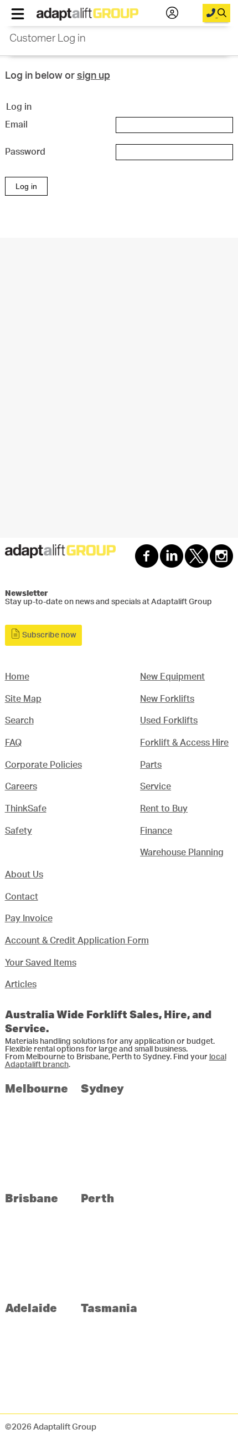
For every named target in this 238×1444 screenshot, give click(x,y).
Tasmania (109, 1307)
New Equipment (172, 676)
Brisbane (31, 1197)
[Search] (216, 13)
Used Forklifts (169, 720)
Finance (156, 830)
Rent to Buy (164, 808)
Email (16, 124)
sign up (93, 75)
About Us (24, 874)
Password (25, 151)
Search (19, 720)
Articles (21, 984)
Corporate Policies (43, 765)
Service (155, 786)
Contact (21, 896)
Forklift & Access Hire (184, 742)
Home (17, 676)
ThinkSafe (25, 808)
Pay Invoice (29, 918)
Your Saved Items (40, 962)
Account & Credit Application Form (77, 940)
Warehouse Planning (182, 852)
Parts (151, 765)
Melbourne (36, 1087)
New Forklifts (167, 699)
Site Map (23, 699)
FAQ (13, 742)
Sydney (102, 1087)
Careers (21, 786)
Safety (18, 830)
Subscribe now (48, 635)
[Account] (172, 13)
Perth (97, 1197)
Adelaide (31, 1307)
